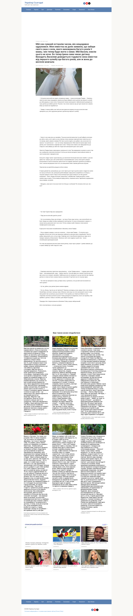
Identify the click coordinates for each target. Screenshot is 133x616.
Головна (28, 9)
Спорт (74, 9)
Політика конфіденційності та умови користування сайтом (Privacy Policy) (44, 611)
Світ (42, 9)
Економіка (66, 9)
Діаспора (49, 9)
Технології (82, 9)
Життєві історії (59, 65)
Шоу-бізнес (91, 9)
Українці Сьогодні (34, 2)
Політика (57, 9)
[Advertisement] (66, 25)
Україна (36, 9)
